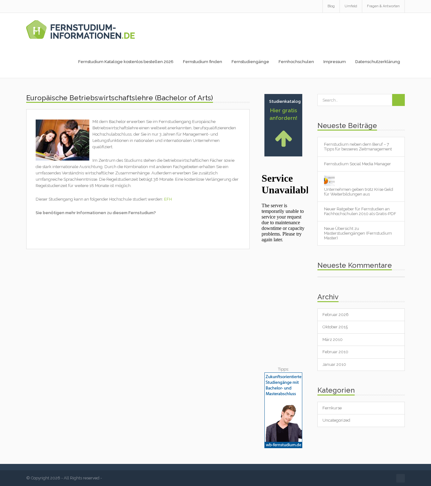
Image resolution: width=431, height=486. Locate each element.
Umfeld (351, 6)
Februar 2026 (335, 314)
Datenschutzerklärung (377, 61)
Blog (331, 6)
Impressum (334, 61)
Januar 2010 (334, 364)
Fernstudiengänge (250, 61)
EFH (168, 199)
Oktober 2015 (335, 327)
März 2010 (332, 339)
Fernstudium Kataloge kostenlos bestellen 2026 (126, 61)
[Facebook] (400, 478)
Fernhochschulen (296, 61)
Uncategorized (336, 420)
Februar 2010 (335, 351)
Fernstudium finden (202, 61)
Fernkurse (332, 408)
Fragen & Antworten (383, 6)
